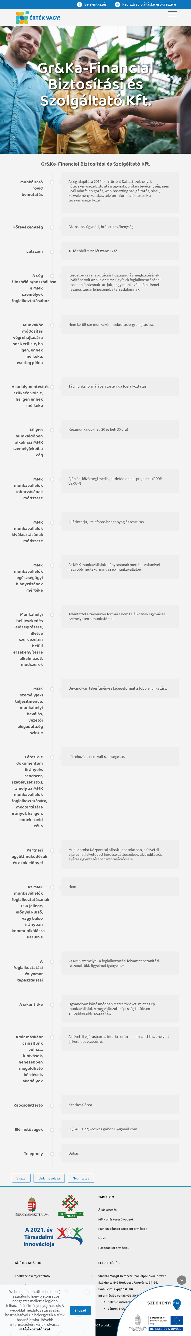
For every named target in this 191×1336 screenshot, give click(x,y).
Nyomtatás (81, 1178)
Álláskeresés (107, 1210)
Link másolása (49, 1178)
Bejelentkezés (95, 4)
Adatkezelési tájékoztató (32, 1276)
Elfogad (80, 1310)
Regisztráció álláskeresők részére (149, 4)
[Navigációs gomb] (172, 13)
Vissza (21, 1178)
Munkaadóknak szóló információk (122, 1229)
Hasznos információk (113, 1248)
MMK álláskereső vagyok (115, 1219)
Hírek (102, 1238)
